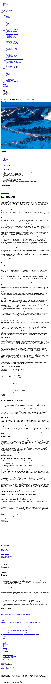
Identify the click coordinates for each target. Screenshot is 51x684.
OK (1, 101)
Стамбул (8, 28)
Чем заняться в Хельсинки (12, 42)
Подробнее (4, 101)
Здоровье (8, 72)
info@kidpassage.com (5, 1)
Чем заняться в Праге (10, 38)
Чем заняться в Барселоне (11, 31)
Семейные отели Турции (11, 56)
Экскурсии (5, 4)
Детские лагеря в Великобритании (14, 62)
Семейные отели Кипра (11, 53)
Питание (8, 73)
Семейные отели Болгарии (12, 47)
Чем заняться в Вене (10, 35)
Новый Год (8, 78)
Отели (4, 44)
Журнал (5, 68)
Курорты (5, 15)
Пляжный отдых (9, 75)
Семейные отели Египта (11, 50)
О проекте (5, 651)
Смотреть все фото (5, 193)
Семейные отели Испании (12, 51)
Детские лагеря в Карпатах (12, 66)
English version (6, 659)
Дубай (7, 20)
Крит (7, 24)
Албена (7, 16)
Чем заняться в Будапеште (12, 34)
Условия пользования (8, 655)
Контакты (5, 6)
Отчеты (5, 649)
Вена (7, 19)
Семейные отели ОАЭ (11, 54)
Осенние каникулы (10, 80)
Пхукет (7, 26)
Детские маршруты (10, 69)
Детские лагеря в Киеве (11, 65)
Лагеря (4, 60)
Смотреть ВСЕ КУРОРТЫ (12, 29)
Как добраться (6, 165)
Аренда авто (6, 5)
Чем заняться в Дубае (10, 36)
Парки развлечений (10, 71)
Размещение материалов (8, 657)
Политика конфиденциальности (10, 656)
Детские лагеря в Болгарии (12, 61)
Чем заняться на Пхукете (11, 40)
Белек (7, 18)
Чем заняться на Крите (11, 37)
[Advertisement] (25, 531)
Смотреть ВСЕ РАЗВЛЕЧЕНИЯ (13, 43)
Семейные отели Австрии (12, 45)
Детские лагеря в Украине (12, 63)
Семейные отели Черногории (12, 57)
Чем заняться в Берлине (11, 32)
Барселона (8, 17)
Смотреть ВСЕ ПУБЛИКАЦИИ (13, 81)
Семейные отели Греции (11, 49)
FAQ (4, 658)
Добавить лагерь (7, 653)
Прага (7, 25)
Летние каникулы (10, 79)
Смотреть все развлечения (6, 559)
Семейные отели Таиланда (12, 55)
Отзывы (5, 646)
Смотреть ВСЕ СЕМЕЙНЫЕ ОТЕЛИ (14, 59)
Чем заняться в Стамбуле (11, 41)
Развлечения (6, 30)
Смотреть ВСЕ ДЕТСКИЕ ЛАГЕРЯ (14, 67)
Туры (4, 3)
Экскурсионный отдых (11, 76)
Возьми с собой (9, 74)
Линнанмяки (34, 230)
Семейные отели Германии (12, 48)
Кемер (7, 23)
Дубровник (8, 22)
